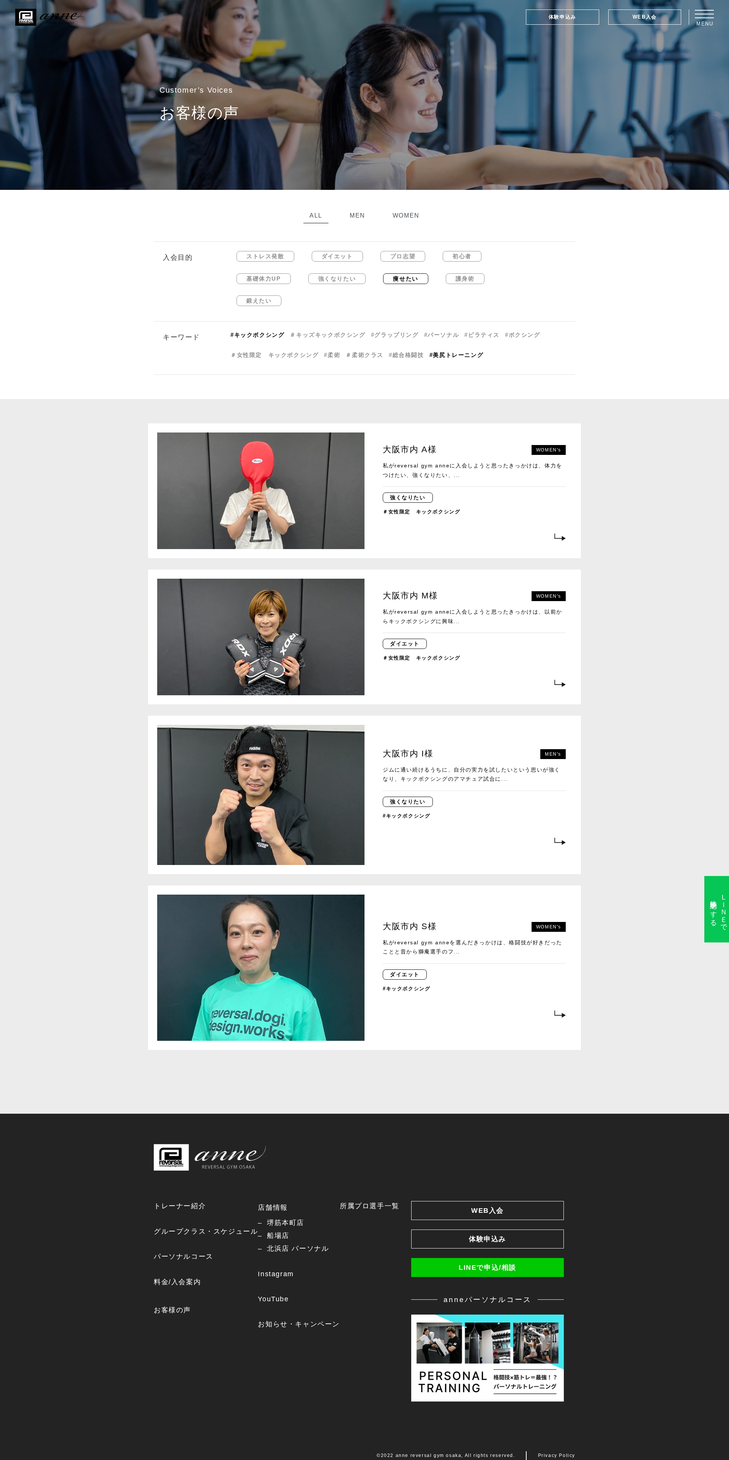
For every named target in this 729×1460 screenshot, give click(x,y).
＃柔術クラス (364, 355)
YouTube (273, 1299)
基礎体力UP (263, 278)
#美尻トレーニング (456, 355)
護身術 (465, 278)
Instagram (275, 1274)
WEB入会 (645, 17)
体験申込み (562, 17)
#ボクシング (522, 334)
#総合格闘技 (406, 355)
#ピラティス (482, 334)
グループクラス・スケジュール (206, 1231)
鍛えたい (258, 300)
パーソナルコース (183, 1256)
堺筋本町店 (285, 1222)
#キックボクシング (257, 334)
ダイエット (337, 256)
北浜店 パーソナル (298, 1248)
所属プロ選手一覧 (369, 1206)
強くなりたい (337, 278)
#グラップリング (395, 334)
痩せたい (405, 278)
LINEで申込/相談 (487, 1267)
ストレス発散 (265, 256)
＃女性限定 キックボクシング (274, 355)
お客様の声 (172, 1310)
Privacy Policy (556, 1455)
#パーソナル (441, 334)
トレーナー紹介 (180, 1206)
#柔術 (332, 355)
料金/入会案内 (177, 1282)
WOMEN (406, 215)
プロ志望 (402, 256)
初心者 (462, 256)
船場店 (278, 1235)
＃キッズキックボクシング (327, 334)
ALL (315, 215)
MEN (357, 215)
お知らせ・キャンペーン (299, 1324)
